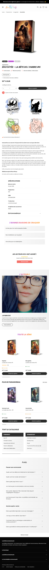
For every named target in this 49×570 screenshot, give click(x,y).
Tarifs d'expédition (30, 566)
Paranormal (9, 12)
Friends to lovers (8, 440)
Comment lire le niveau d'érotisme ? (11, 137)
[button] (46, 7)
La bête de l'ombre (26, 67)
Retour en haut (24, 535)
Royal (28, 443)
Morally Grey (30, 440)
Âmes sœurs (7, 70)
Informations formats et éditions (10, 77)
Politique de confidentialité (20, 566)
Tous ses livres (7, 324)
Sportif (5, 438)
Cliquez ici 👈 (43, 1)
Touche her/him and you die (34, 446)
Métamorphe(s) (17, 70)
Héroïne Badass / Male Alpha (30, 70)
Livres (3, 12)
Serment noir (5, 408)
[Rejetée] (12, 348)
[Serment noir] (12, 396)
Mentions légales (9, 566)
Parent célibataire (8, 446)
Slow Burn (29, 448)
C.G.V (3, 566)
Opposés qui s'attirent (9, 443)
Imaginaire (15, 12)
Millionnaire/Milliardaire (9, 448)
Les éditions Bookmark (9, 564)
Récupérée (28, 361)
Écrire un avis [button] (24, 261)
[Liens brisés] (36, 396)
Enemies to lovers (31, 438)
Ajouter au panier (32, 88)
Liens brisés (29, 408)
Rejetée (4, 361)
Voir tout (45, 382)
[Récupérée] (36, 348)
